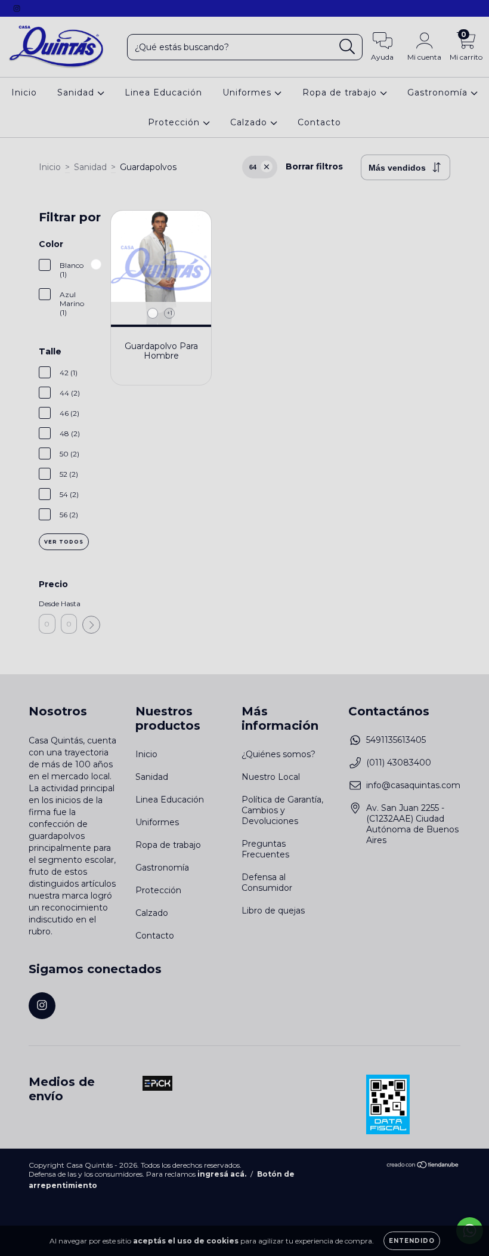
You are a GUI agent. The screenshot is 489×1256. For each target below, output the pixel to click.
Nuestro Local (271, 777)
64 (252, 167)
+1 (169, 313)
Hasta (69, 603)
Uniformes (248, 92)
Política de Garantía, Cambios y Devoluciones (282, 810)
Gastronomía (439, 92)
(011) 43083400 (398, 762)
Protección (175, 122)
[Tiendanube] (423, 1165)
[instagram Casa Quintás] (16, 8)
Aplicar (91, 625)
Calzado (250, 122)
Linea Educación (163, 92)
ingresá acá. (221, 1173)
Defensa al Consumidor (267, 882)
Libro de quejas (273, 910)
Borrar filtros (314, 166)
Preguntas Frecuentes (265, 849)
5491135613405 (396, 740)
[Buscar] (347, 47)
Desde (47, 603)
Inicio (24, 92)
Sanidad (77, 92)
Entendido (412, 1241)
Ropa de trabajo (341, 92)
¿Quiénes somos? (278, 754)
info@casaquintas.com (413, 785)
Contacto (319, 122)
